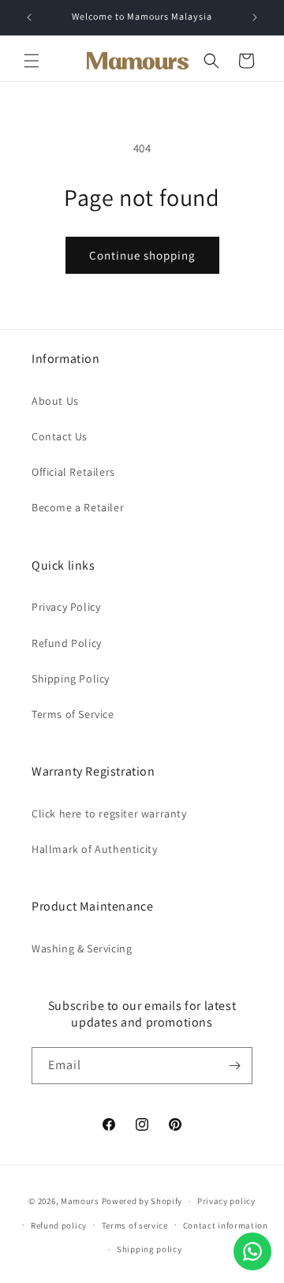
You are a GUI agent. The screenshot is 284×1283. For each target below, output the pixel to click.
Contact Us (60, 436)
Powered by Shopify (142, 1200)
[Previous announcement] (29, 17)
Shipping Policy (71, 678)
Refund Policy (67, 643)
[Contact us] (252, 1251)
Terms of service (135, 1225)
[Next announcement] (254, 17)
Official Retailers (73, 472)
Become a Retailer (78, 507)
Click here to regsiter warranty (109, 813)
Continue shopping (142, 255)
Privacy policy (226, 1200)
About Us (55, 401)
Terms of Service (73, 714)
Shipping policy (149, 1249)
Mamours (80, 1200)
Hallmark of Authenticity (94, 849)
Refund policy (59, 1225)
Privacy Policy (66, 607)
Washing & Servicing (82, 948)
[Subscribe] (234, 1065)
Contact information (225, 1225)
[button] (31, 60)
